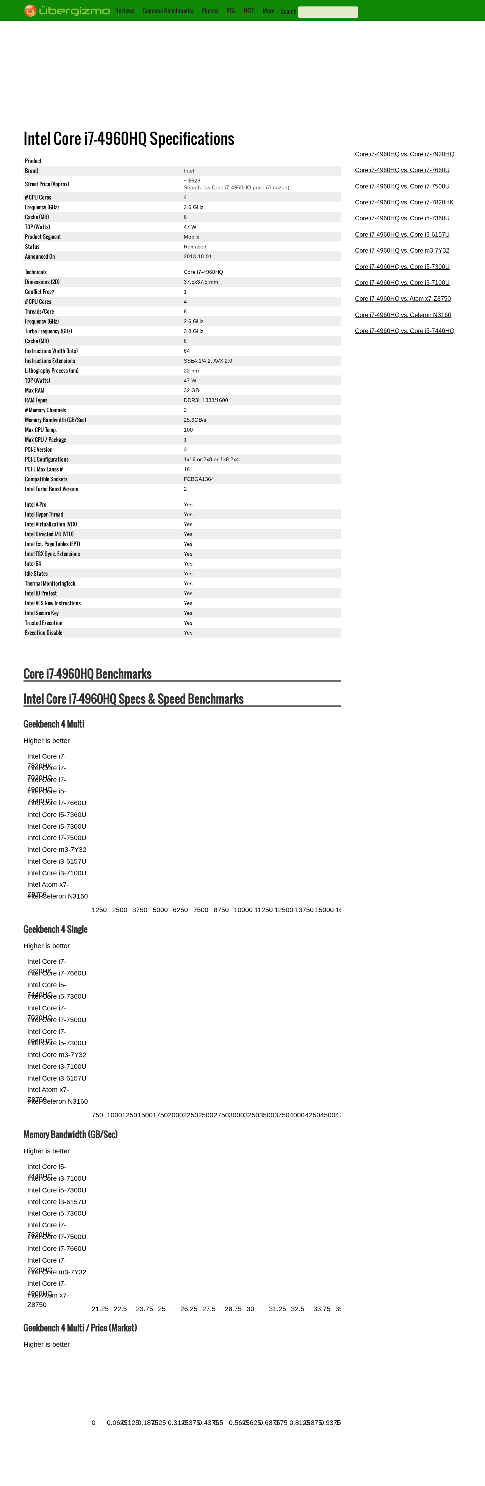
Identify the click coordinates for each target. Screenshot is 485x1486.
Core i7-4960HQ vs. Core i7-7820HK (404, 202)
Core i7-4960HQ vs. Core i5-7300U (402, 267)
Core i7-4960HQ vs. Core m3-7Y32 (402, 250)
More (268, 10)
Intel (189, 171)
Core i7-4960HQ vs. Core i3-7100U (402, 283)
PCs (231, 10)
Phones (210, 10)
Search (288, 11)
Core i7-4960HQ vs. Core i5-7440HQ (404, 331)
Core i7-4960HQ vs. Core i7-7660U (402, 170)
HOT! (249, 10)
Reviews (125, 10)
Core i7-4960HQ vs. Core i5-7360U (402, 218)
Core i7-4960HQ (203, 161)
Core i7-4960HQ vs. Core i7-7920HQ (404, 154)
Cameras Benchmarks (168, 10)
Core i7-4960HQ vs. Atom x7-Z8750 (403, 298)
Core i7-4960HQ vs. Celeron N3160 (403, 315)
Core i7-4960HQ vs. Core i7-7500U (402, 186)
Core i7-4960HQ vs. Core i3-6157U (402, 234)
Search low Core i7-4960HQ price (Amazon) (236, 187)
